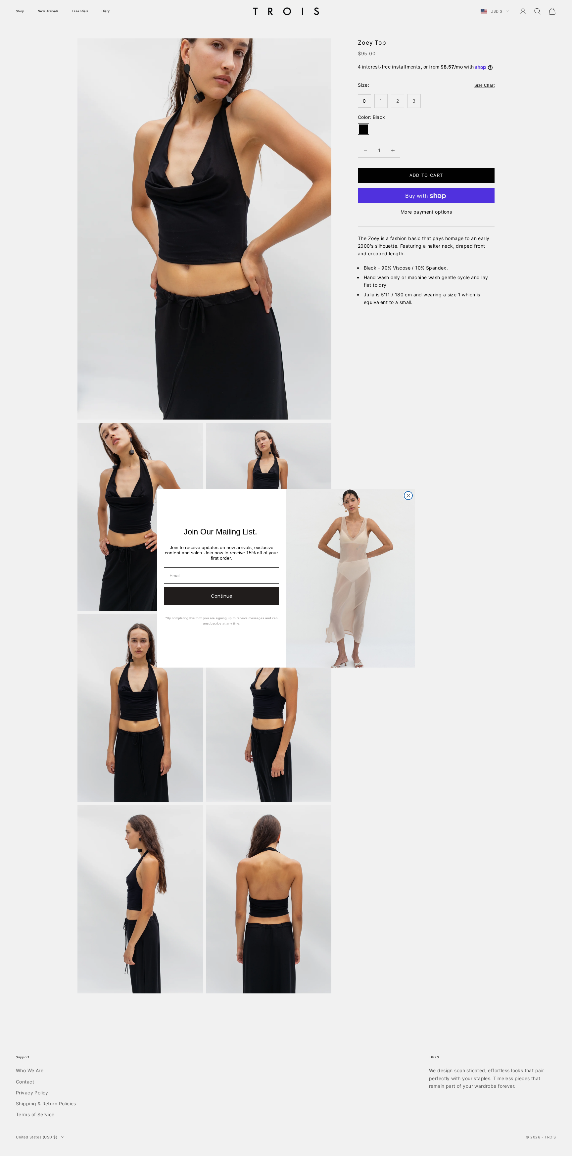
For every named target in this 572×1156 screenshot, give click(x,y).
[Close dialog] (408, 495)
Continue (221, 596)
